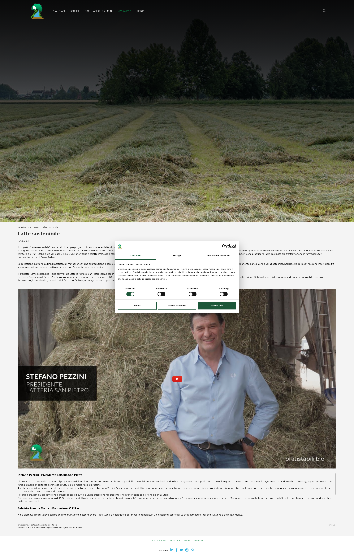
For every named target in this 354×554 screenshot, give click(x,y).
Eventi (37, 227)
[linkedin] (171, 550)
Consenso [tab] (135, 255)
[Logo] (37, 11)
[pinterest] (186, 550)
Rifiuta (137, 305)
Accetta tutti (217, 305)
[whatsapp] (192, 550)
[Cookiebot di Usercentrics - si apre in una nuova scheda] (224, 246)
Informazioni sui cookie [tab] (218, 255)
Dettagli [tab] (177, 255)
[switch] (161, 294)
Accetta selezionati (177, 305)
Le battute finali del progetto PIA (43, 525)
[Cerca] (324, 11)
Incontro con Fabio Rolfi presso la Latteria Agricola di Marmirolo (55, 528)
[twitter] (181, 550)
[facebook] (176, 550)
